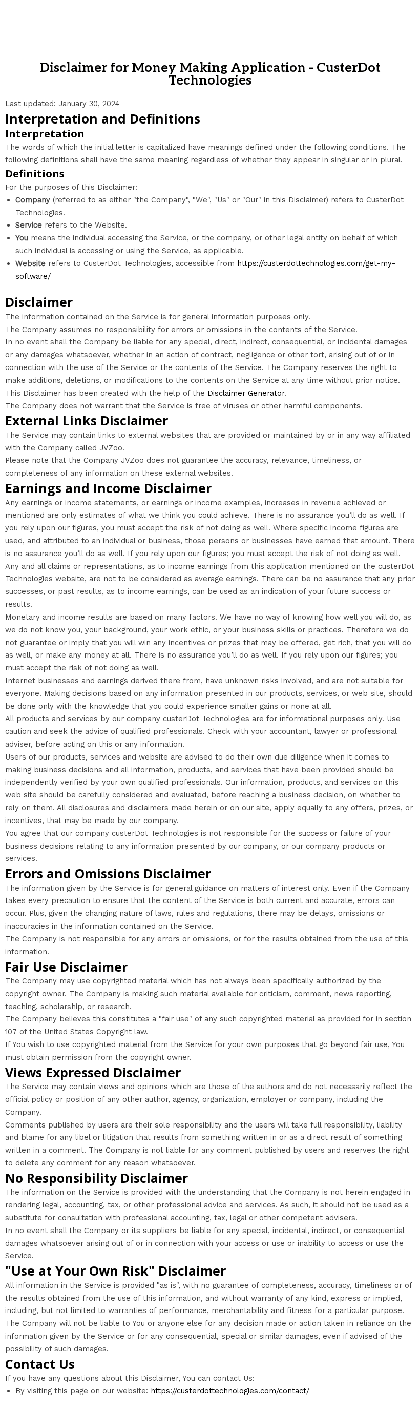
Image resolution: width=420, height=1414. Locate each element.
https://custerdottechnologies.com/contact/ (230, 1391)
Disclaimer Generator (245, 393)
